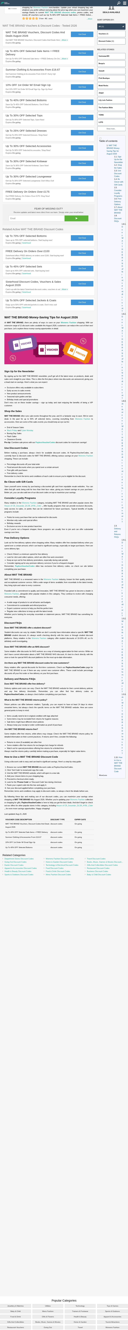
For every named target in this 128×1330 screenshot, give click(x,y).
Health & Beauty (80, 1317)
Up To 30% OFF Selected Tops (24, 115)
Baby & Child (15, 1311)
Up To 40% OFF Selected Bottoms (26, 100)
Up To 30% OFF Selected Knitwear (26, 161)
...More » (64, 40)
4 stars (33, 19)
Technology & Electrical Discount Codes (62, 865)
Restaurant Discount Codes (98, 868)
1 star (23, 19)
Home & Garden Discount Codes (59, 862)
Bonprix (102, 63)
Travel (80, 1327)
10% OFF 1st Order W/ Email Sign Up (28, 85)
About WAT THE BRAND (118, 210)
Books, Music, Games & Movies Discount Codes (104, 862)
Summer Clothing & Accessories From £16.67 (33, 69)
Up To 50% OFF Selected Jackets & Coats (31, 300)
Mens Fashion (48, 1311)
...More (89, 19)
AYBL (33, 506)
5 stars (36, 19)
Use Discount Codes (117, 173)
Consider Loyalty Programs (118, 193)
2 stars (26, 19)
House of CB (9, 506)
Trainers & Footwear (80, 1311)
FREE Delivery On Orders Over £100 (28, 251)
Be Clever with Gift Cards (118, 182)
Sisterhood (26, 243)
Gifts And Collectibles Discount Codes (102, 865)
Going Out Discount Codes (15, 862)
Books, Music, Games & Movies (47, 1322)
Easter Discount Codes (14, 865)
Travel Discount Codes (96, 859)
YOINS (101, 115)
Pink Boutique (104, 78)
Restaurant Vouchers (15, 1327)
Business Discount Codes (97, 871)
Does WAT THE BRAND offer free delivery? (122, 579)
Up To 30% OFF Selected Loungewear (29, 176)
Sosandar (20, 506)
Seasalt (101, 71)
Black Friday (12, 430)
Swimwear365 (104, 56)
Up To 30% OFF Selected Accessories (28, 146)
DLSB (27, 506)
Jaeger (101, 93)
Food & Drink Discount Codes (58, 871)
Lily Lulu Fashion (105, 100)
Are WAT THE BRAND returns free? (123, 725)
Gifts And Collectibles (15, 1322)
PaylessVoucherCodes (45, 442)
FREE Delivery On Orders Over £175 (28, 191)
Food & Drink (15, 1317)
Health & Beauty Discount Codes (17, 871)
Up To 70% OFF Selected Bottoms (26, 235)
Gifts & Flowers (48, 1317)
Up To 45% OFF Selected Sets (24, 266)
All (101, 26)
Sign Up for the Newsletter (118, 159)
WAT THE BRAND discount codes (60, 12)
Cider (39, 506)
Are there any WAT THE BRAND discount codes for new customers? (123, 463)
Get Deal (82, 34)
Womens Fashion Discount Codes (60, 859)
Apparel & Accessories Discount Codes (20, 868)
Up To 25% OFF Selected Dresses (26, 130)
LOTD (101, 122)
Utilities (48, 1306)
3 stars (30, 19)
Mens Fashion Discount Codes (58, 874)
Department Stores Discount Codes (19, 859)
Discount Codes (106, 41)
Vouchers (103, 34)
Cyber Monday (27, 430)
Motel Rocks (103, 86)
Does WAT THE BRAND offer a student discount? (122, 269)
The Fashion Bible (106, 107)
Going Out (48, 1327)
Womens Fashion (40, 7)
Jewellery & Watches (15, 1306)
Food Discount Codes (55, 868)
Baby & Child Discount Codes (99, 874)
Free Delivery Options (117, 201)
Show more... (111, 129)
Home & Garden (80, 1322)
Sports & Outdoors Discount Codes (18, 874)
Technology (80, 1306)
